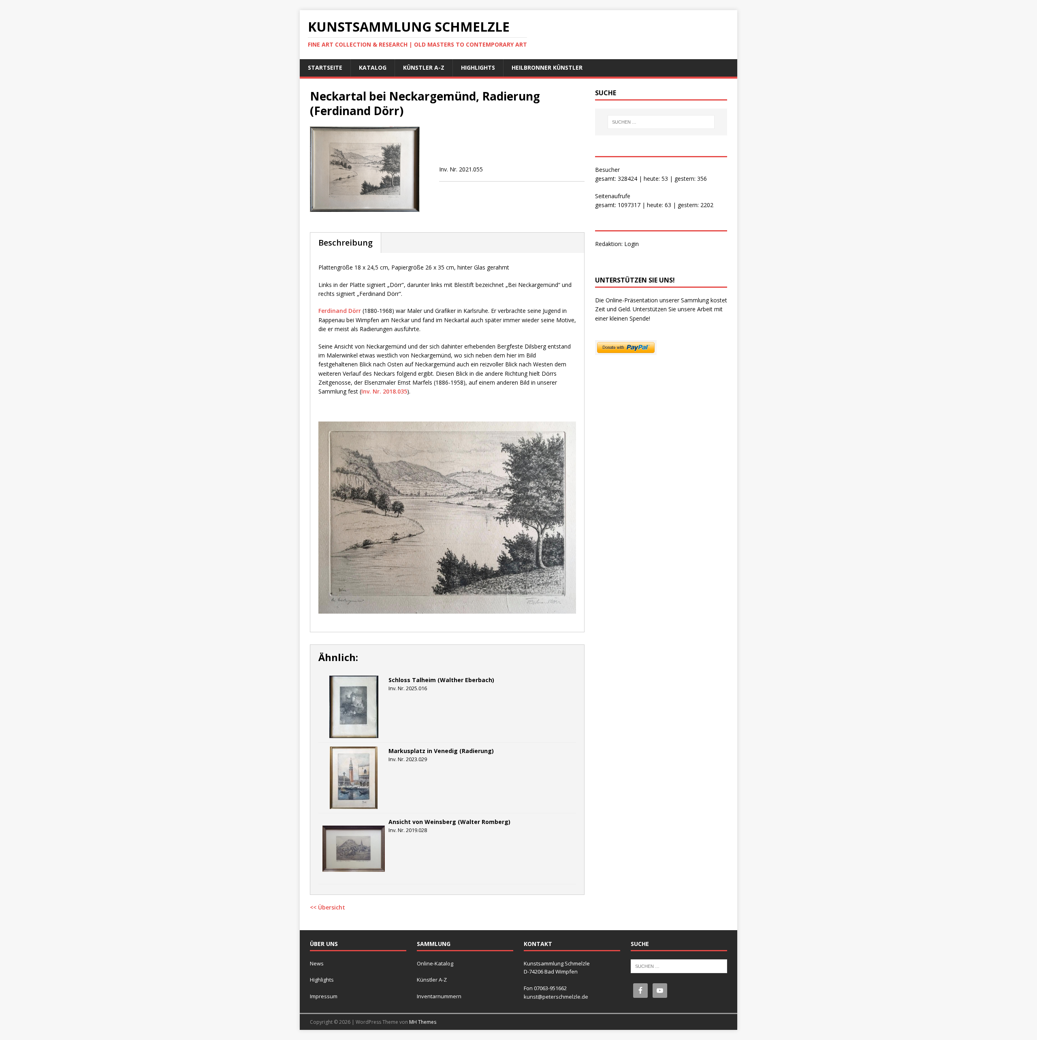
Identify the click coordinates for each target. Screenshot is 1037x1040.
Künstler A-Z (423, 67)
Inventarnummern (439, 996)
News (317, 963)
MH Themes (422, 1022)
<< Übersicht (327, 907)
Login (631, 244)
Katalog (372, 67)
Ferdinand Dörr (339, 311)
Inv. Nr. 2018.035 (384, 391)
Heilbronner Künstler (547, 67)
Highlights (478, 67)
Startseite (325, 67)
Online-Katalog (435, 963)
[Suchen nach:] (661, 122)
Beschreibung (345, 242)
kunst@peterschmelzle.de (556, 996)
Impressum (323, 996)
